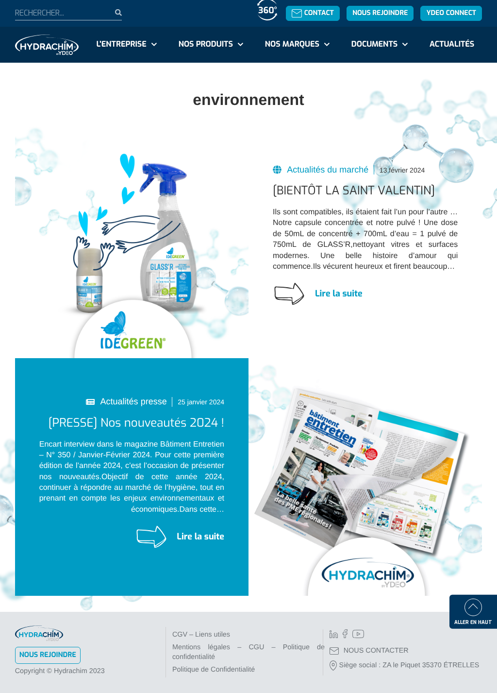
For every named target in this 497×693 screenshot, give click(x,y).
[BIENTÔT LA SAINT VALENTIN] (354, 190)
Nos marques (292, 44)
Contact (319, 12)
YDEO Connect (451, 12)
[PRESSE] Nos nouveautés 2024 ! (136, 423)
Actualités (452, 44)
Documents (374, 44)
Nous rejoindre (380, 12)
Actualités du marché (326, 169)
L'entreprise (122, 44)
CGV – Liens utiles (201, 635)
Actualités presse (133, 401)
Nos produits (206, 44)
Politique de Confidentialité (213, 670)
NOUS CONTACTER (376, 651)
